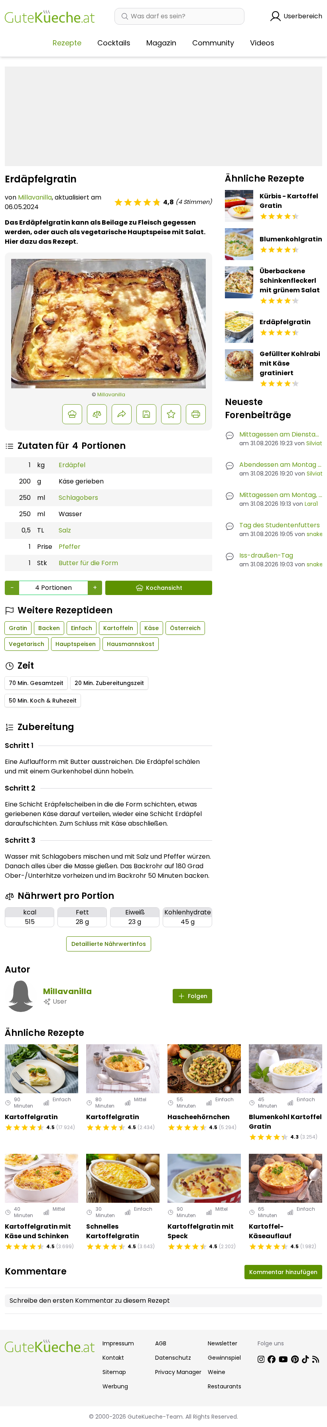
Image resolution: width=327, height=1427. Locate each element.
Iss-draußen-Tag (266, 555)
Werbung (115, 1386)
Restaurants (224, 1386)
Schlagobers (78, 497)
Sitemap (114, 1372)
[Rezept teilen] (122, 414)
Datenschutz (173, 1358)
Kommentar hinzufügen (283, 1272)
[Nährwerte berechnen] (97, 414)
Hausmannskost (130, 644)
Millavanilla (35, 197)
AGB (160, 1343)
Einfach (81, 628)
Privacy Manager (178, 1372)
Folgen (197, 996)
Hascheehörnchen (198, 1117)
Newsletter (222, 1343)
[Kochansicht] (72, 414)
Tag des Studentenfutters (279, 525)
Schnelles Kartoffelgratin (112, 1231)
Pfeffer (70, 546)
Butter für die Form (88, 563)
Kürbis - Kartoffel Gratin (289, 201)
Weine (216, 1372)
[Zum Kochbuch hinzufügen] (146, 414)
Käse (151, 628)
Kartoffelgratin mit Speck (200, 1231)
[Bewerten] (171, 414)
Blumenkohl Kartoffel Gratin (285, 1121)
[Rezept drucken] (196, 414)
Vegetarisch (26, 644)
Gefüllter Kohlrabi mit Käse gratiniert (290, 363)
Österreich (185, 628)
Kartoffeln (118, 628)
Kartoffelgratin (31, 1117)
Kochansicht (164, 588)
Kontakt (113, 1358)
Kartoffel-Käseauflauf (270, 1231)
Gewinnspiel (224, 1358)
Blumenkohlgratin (291, 239)
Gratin (18, 628)
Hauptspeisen (75, 644)
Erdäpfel (72, 465)
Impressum (118, 1343)
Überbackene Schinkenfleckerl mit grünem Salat (290, 280)
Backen (49, 628)
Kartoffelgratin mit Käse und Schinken (38, 1231)
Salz (65, 530)
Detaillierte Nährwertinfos (108, 944)
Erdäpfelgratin (285, 322)
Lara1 (311, 504)
